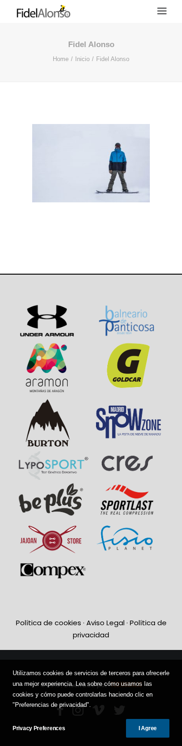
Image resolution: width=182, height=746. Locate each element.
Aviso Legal (105, 623)
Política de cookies (48, 623)
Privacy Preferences (39, 728)
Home (61, 58)
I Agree (148, 728)
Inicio (82, 58)
